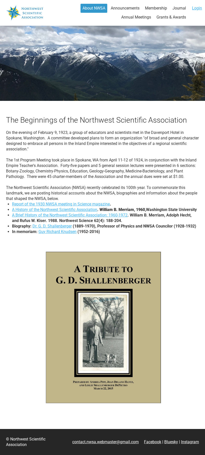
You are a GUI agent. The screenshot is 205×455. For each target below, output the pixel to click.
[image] (102, 327)
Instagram (190, 441)
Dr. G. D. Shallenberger (52, 226)
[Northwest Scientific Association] (24, 13)
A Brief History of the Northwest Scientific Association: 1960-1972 (70, 215)
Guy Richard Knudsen (57, 231)
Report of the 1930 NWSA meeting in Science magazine (61, 204)
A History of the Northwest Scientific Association (54, 209)
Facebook (152, 441)
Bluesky (171, 441)
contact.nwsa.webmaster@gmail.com (105, 441)
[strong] (93, 8)
